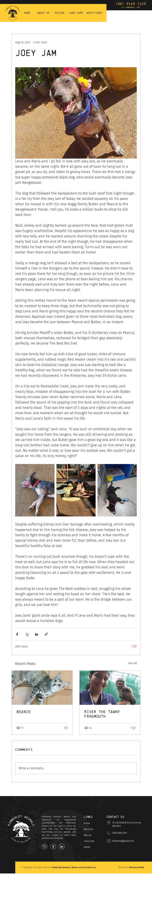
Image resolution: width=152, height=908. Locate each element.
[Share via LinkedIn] (36, 634)
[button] (128, 824)
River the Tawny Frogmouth (102, 714)
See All (132, 663)
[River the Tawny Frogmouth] (110, 688)
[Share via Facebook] (17, 634)
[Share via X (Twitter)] (27, 634)
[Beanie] (42, 688)
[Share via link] (46, 634)
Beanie (23, 712)
